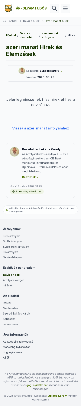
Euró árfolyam (11, 236)
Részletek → (30, 177)
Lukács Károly (49, 70)
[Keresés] (54, 8)
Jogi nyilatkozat (13, 352)
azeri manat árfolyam (50, 35)
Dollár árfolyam (12, 241)
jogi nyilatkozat (37, 385)
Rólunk (7, 302)
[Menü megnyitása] (65, 8)
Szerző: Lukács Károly (17, 313)
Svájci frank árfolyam (16, 246)
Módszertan (10, 308)
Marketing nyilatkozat (16, 346)
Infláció (7, 285)
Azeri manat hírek (57, 21)
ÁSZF (6, 357)
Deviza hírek (31, 21)
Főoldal (12, 21)
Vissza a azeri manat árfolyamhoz (40, 128)
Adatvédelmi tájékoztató (18, 341)
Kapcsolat (9, 318)
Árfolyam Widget (13, 280)
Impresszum (10, 324)
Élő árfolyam (10, 252)
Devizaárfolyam (12, 257)
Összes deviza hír (26, 35)
